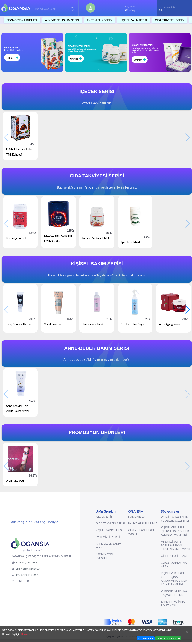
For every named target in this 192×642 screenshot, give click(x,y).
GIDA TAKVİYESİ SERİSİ (110, 523)
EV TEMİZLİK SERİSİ (108, 536)
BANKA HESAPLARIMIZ (142, 523)
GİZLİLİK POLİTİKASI (174, 555)
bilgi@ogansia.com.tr (28, 568)
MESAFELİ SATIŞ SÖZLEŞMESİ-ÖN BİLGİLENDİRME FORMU (175, 545)
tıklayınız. (26, 634)
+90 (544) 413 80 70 (27, 574)
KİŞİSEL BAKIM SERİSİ (109, 530)
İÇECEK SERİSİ (104, 516)
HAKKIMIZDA (136, 516)
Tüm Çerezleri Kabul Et (168, 638)
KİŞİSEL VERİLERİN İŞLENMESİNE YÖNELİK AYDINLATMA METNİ (175, 531)
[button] (187, 310)
